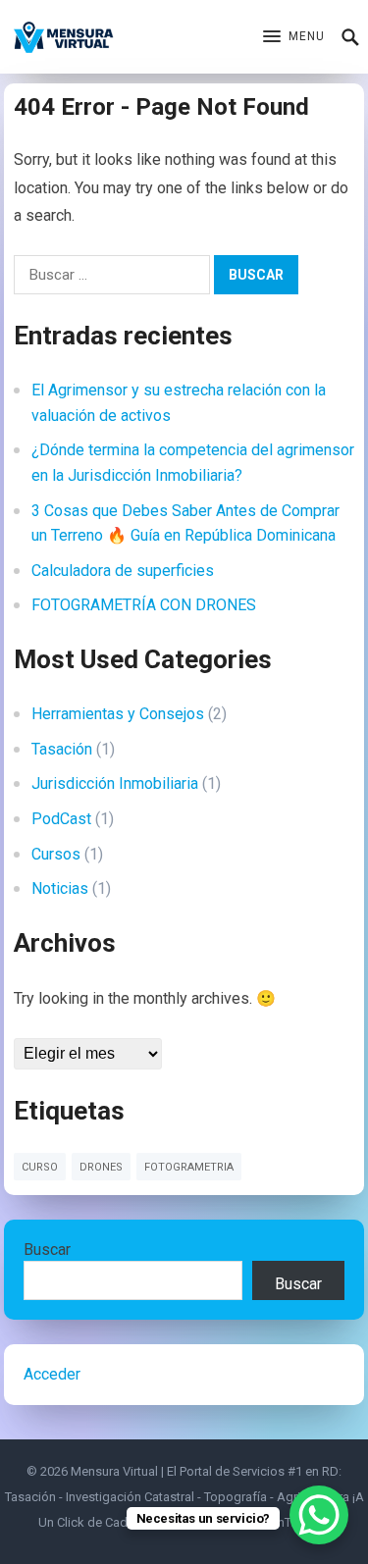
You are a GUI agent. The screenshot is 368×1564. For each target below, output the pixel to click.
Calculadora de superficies (122, 570)
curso (40, 1167)
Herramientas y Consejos (117, 713)
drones (101, 1167)
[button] (294, 37)
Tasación (61, 749)
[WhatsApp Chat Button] (318, 1515)
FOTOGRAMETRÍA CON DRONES (143, 605)
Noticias (59, 888)
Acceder (52, 1374)
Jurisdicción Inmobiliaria (114, 783)
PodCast (61, 818)
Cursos (55, 854)
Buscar (47, 1249)
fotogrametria (189, 1167)
